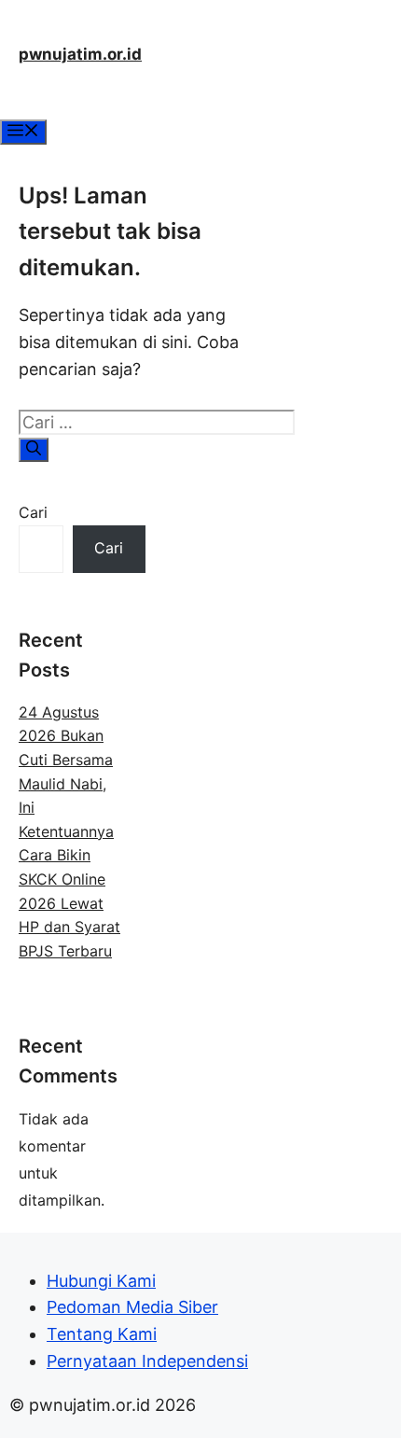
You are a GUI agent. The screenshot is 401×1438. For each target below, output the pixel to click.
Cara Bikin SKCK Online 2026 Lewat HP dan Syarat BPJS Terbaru (69, 902)
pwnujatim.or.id (80, 54)
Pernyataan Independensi (147, 1361)
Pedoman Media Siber (132, 1307)
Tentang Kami (102, 1334)
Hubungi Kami (101, 1281)
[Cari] (33, 450)
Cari (33, 512)
